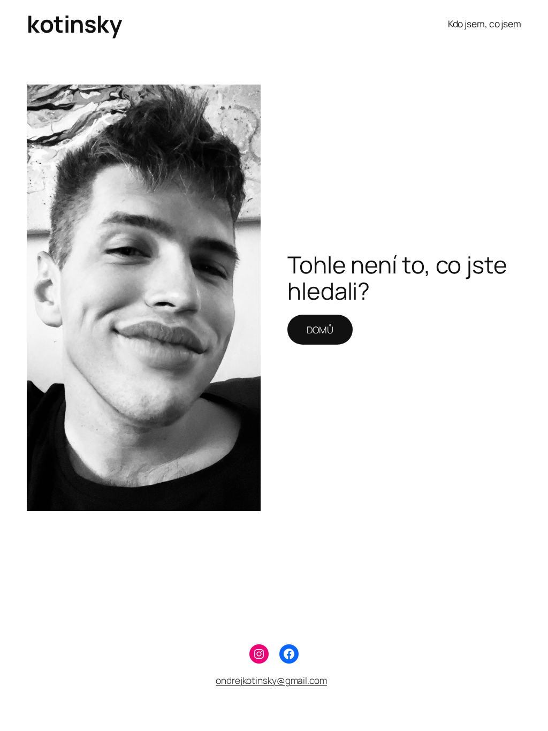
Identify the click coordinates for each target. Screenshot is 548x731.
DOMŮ (320, 329)
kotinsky (74, 23)
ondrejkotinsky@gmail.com (271, 680)
